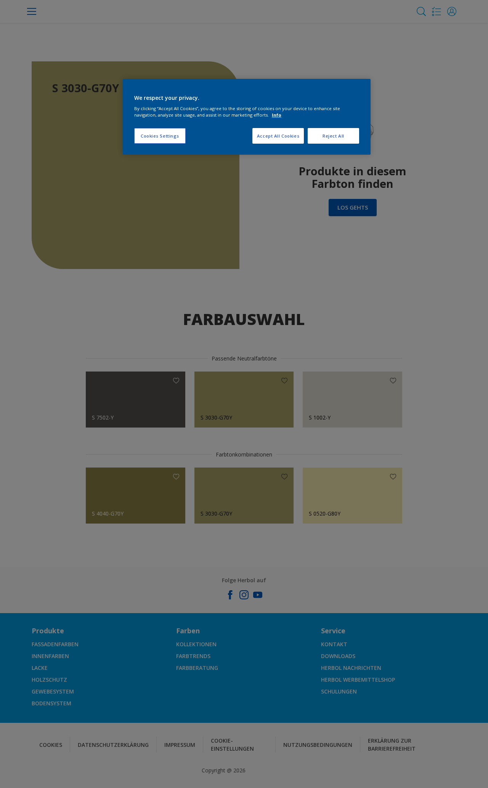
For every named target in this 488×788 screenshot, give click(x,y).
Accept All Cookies (278, 136)
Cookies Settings (160, 136)
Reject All (333, 136)
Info (276, 115)
